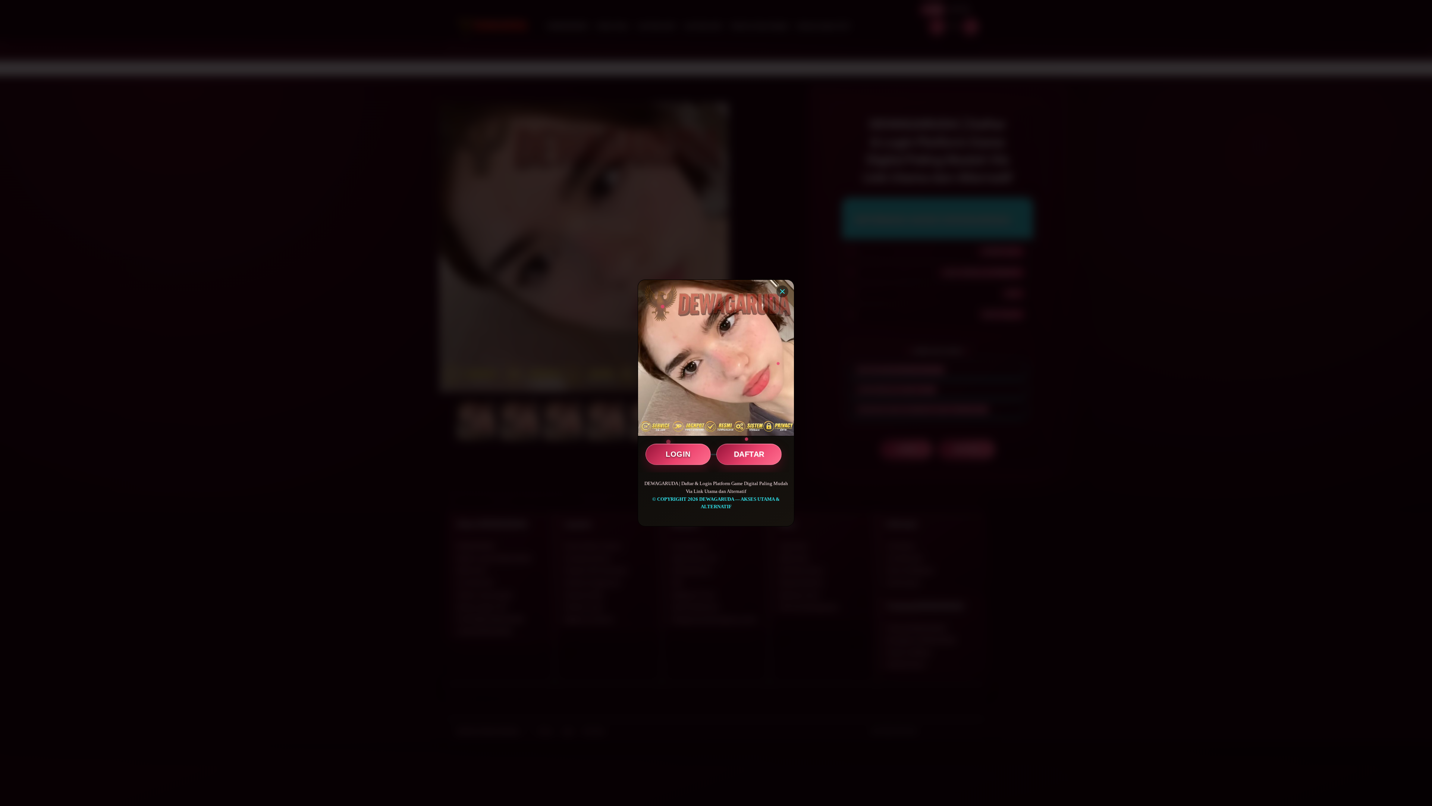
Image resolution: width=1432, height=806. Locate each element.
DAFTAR (749, 454)
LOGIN (678, 454)
